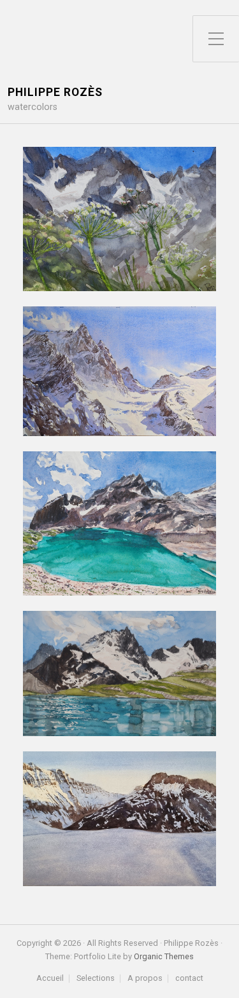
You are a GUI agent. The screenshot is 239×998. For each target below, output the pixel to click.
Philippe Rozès (55, 92)
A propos (145, 978)
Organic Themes (164, 956)
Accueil (50, 978)
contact (189, 978)
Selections (95, 978)
